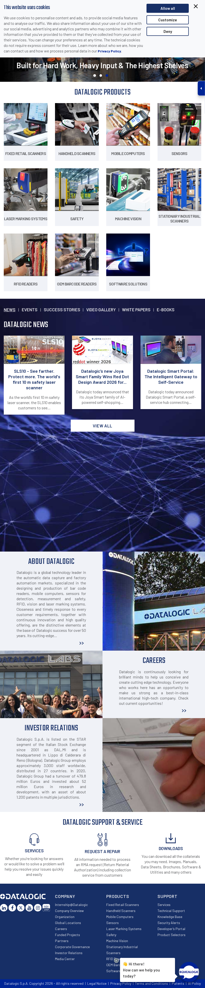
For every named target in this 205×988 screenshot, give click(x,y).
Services (164, 904)
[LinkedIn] (4, 907)
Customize (167, 20)
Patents (178, 983)
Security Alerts (169, 923)
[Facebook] (12, 907)
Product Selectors (172, 935)
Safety (111, 935)
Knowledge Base (170, 917)
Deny (168, 31)
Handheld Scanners (121, 910)
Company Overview (69, 910)
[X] (20, 907)
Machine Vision (117, 941)
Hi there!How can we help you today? (141, 969)
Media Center (65, 959)
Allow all (167, 8)
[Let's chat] (189, 972)
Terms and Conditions (151, 983)
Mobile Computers (120, 917)
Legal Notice (96, 983)
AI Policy (194, 983)
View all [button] (102, 425)
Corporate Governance (72, 947)
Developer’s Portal (171, 929)
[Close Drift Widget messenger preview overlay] (116, 960)
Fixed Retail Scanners (122, 904)
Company (65, 896)
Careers (61, 929)
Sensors (112, 923)
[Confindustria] (46, 907)
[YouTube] (29, 907)
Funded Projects (67, 935)
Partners (61, 941)
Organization (64, 917)
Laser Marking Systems (124, 929)
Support (168, 896)
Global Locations (68, 923)
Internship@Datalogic (71, 904)
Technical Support (171, 910)
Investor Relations (68, 953)
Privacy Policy (109, 51)
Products (117, 896)
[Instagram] (38, 907)
